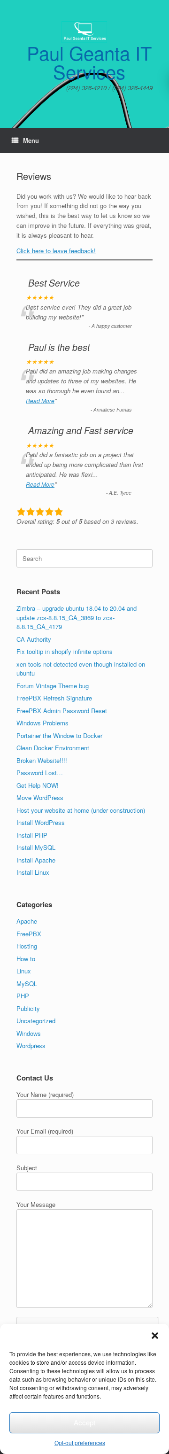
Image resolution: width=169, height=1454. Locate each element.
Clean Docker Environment (52, 747)
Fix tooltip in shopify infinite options (64, 651)
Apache (26, 921)
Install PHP (31, 835)
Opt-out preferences (79, 1442)
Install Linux (32, 872)
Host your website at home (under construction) (80, 810)
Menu (31, 140)
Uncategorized (35, 1020)
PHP (22, 995)
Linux (23, 970)
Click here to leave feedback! (56, 250)
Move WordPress (39, 797)
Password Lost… (39, 772)
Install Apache (35, 859)
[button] (155, 1335)
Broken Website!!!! (41, 760)
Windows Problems (42, 722)
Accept (84, 1422)
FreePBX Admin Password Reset (61, 710)
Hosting (26, 945)
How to (25, 958)
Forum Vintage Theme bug (52, 685)
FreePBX (28, 933)
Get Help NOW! (37, 785)
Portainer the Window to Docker (59, 735)
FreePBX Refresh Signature (54, 697)
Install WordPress (40, 822)
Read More (40, 400)
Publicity (28, 1008)
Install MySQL (35, 847)
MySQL (26, 983)
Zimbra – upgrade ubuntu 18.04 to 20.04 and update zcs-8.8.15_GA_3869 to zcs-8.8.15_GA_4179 (76, 617)
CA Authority (33, 639)
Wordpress (31, 1045)
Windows (28, 1033)
